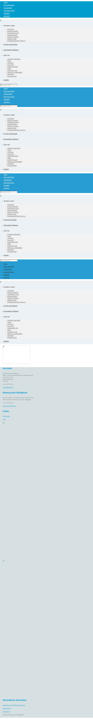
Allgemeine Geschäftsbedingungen (14, 705)
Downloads (6, 416)
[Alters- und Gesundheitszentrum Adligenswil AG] (0, 20)
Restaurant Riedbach (9, 406)
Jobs (4, 419)
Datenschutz (7, 708)
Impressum (6, 711)
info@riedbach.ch (8, 387)
